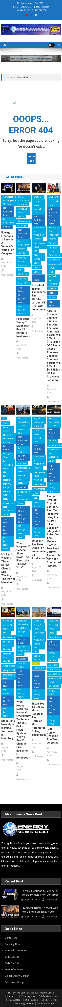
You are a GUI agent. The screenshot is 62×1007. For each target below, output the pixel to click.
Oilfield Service (37, 257)
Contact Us (11, 937)
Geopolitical (9, 665)
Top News (20, 289)
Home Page (31, 158)
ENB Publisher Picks (7, 212)
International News (39, 245)
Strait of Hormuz (14, 969)
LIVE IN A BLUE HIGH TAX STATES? (31, 10)
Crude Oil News (22, 210)
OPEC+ (37, 271)
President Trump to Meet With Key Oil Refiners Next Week (23, 327)
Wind (5, 548)
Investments (39, 488)
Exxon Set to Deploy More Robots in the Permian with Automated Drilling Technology (38, 719)
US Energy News (21, 310)
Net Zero (22, 274)
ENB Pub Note (37, 210)
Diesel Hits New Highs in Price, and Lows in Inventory (8, 729)
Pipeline (22, 278)
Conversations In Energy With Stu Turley (10, 200)
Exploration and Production (39, 231)
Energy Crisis (21, 450)
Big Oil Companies (23, 198)
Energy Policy (52, 222)
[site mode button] (51, 45)
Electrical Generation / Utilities (8, 439)
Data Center (6, 429)
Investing (38, 479)
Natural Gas (52, 278)
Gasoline (22, 253)
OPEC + (37, 267)
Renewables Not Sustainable (9, 507)
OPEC (36, 262)
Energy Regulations (8, 221)
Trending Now (12, 944)
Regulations (23, 283)
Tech (36, 663)
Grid (20, 654)
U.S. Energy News (21, 299)
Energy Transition (8, 463)
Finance (21, 248)
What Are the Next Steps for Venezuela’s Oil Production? (38, 549)
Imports (22, 463)
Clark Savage (7, 275)
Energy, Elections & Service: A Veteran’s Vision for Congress (7, 243)
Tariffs (52, 297)
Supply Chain (21, 665)
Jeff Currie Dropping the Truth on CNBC (53, 736)
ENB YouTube (12, 963)
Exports (37, 238)
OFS (35, 250)
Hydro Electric (6, 470)
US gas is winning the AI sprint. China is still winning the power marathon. (8, 568)
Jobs (20, 269)
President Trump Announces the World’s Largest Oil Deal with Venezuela (38, 297)
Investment (23, 265)
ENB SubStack (42, 6)
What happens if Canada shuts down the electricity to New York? (23, 555)
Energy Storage (7, 455)
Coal (5, 423)
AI (4, 418)
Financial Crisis (53, 249)
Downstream (24, 221)
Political (7, 226)
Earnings (22, 225)
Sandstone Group (14, 982)
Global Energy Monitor (17, 975)
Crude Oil (22, 204)
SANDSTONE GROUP (22, 6)
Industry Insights (22, 259)
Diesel (21, 216)
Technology (39, 667)
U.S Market (6, 691)
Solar (5, 514)
